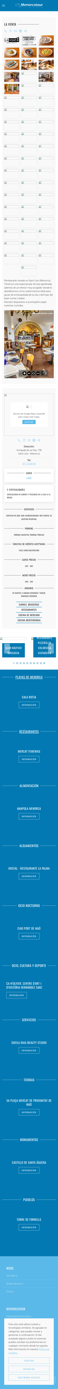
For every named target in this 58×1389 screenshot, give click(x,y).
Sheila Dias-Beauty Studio (29, 1042)
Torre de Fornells (29, 1219)
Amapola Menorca (29, 808)
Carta (29, 477)
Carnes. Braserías (29, 604)
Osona (9, 1291)
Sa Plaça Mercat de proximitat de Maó (29, 1102)
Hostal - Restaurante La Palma (29, 868)
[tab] (14, 663)
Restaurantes (29, 609)
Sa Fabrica (11, 1275)
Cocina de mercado (29, 615)
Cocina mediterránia (29, 620)
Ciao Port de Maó (29, 928)
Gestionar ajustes (29, 1377)
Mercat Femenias (29, 751)
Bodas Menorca (14, 1283)
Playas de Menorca (29, 677)
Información (29, 704)
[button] (3, 5)
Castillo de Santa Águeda (29, 1162)
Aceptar (29, 422)
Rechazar (29, 1369)
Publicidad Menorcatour (18, 1316)
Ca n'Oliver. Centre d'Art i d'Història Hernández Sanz (24, 985)
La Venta (10, 24)
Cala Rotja (29, 697)
